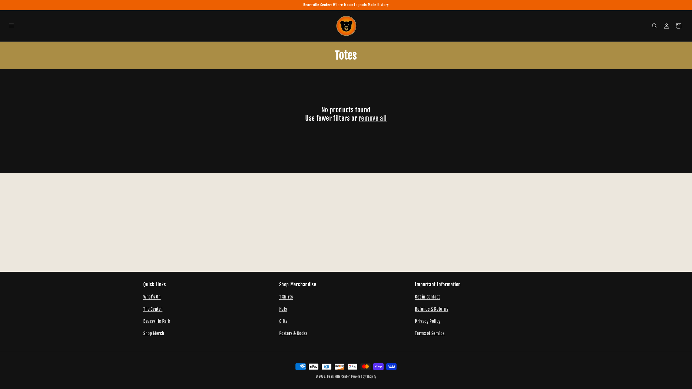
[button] (11, 26)
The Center (152, 309)
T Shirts (286, 297)
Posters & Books (293, 333)
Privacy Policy (427, 321)
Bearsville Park (156, 321)
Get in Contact (427, 297)
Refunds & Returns (431, 309)
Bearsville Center (338, 376)
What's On (152, 297)
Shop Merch (153, 333)
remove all (373, 118)
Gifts (283, 321)
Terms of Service (430, 333)
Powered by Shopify (364, 376)
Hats (283, 309)
